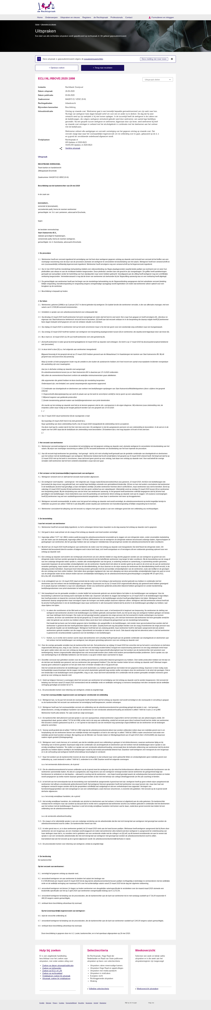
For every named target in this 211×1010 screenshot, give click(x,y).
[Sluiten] (172, 59)
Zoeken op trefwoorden (51, 968)
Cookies (61, 1003)
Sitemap (48, 1003)
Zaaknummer (44, 99)
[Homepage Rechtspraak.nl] (45, 6)
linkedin (167, 1002)
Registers (86, 17)
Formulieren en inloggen (163, 17)
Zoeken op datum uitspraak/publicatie (57, 965)
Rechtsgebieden (45, 103)
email (143, 1002)
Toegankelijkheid (71, 1003)
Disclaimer (103, 1003)
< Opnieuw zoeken (56, 68)
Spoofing (81, 1003)
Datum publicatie (45, 95)
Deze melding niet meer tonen (154, 59)
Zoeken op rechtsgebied (52, 973)
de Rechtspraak (101, 17)
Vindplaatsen (44, 140)
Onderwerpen (51, 17)
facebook (160, 1002)
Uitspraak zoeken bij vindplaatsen (56, 978)
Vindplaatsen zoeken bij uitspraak (56, 976)
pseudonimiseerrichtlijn (93, 59)
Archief (96, 1003)
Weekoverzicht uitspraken (147, 989)
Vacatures (89, 1003)
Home (40, 17)
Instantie (42, 87)
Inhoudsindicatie (45, 111)
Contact (128, 17)
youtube (171, 1002)
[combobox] (158, 79)
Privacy (55, 1003)
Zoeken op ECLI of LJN (52, 971)
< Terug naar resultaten (102, 68)
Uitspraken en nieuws (70, 17)
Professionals (117, 17)
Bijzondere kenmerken (48, 107)
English (41, 1003)
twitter (156, 1002)
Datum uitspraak (45, 91)
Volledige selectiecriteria (99, 989)
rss (139, 1002)
